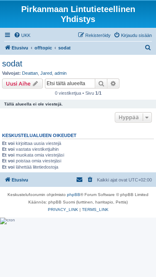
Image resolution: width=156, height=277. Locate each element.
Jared (46, 73)
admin (60, 73)
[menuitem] (22, 35)
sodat (12, 63)
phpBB (73, 194)
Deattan (30, 73)
